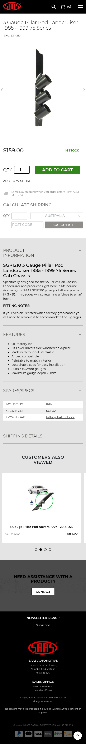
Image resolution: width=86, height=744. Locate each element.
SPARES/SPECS (18, 390)
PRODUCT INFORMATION (18, 253)
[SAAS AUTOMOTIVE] (12, 6)
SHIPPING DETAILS (22, 435)
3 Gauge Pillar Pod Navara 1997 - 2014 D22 (41, 527)
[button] (43, 181)
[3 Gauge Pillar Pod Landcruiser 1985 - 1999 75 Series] (43, 88)
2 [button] (42, 551)
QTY (7, 169)
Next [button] (84, 89)
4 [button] (51, 551)
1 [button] (37, 551)
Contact (43, 592)
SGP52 (51, 411)
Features (14, 334)
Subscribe (43, 625)
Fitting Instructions (60, 417)
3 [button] (46, 551)
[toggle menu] (80, 7)
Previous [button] (2, 89)
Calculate (64, 225)
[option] (43, 88)
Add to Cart (57, 169)
